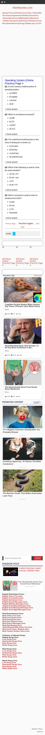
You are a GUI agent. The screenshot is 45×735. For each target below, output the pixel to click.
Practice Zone (21, 13)
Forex (16, 18)
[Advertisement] (22, 53)
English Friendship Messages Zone (17, 606)
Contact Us (40, 731)
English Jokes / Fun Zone (12, 596)
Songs (22, 23)
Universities (7, 18)
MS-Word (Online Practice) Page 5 (22, 262)
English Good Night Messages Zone (16, 610)
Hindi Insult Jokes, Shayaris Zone (15, 629)
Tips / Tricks (32, 13)
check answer (12, 109)
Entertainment (12, 23)
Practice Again (26, 223)
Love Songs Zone (9, 639)
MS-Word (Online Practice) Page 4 (36, 262)
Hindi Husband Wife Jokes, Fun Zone (17, 627)
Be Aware (24, 21)
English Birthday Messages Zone (15, 604)
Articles (32, 21)
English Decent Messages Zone (14, 602)
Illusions (34, 18)
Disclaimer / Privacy (37, 729)
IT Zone (11, 13)
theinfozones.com (22, 7)
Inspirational (17, 15)
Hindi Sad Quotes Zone (11, 619)
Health (25, 15)
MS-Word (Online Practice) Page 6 (8, 262)
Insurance (33, 15)
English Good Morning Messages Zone (17, 608)
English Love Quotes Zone (12, 598)
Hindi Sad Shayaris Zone (12, 625)
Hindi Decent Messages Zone (13, 623)
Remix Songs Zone (9, 645)
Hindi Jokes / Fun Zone (11, 615)
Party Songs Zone (9, 643)
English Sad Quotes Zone (12, 600)
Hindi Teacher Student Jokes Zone (16, 631)
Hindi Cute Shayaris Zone (12, 621)
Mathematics (24, 18)
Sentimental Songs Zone (12, 641)
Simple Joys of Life (33, 23)
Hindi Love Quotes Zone (12, 617)
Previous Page (10, 224)
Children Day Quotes (11, 21)
